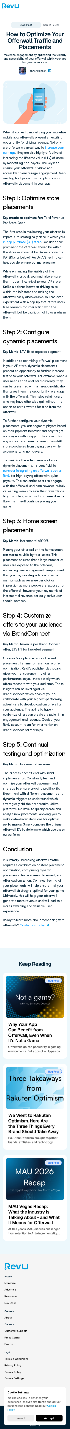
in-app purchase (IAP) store (22, 242)
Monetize (10, 1282)
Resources (10, 1296)
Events (8, 1344)
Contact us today (32, 925)
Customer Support (15, 1330)
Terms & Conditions (16, 1358)
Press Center (12, 1337)
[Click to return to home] (10, 6)
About (8, 1317)
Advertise (10, 1289)
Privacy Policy (12, 1365)
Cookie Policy (12, 1371)
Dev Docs (10, 1302)
